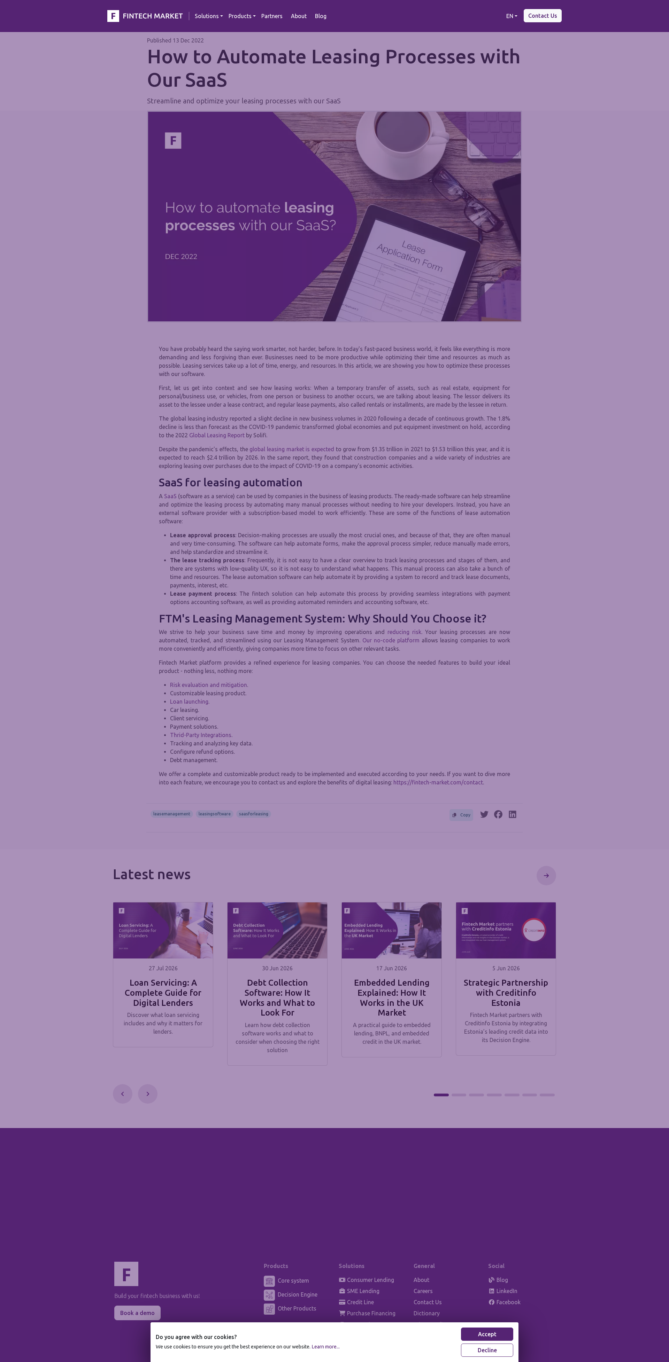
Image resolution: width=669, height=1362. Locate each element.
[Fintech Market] (146, 16)
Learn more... (326, 1346)
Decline (487, 1350)
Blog (320, 16)
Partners (272, 16)
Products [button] (240, 16)
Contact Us (542, 16)
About (299, 16)
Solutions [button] (207, 16)
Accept (487, 1334)
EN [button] (509, 16)
